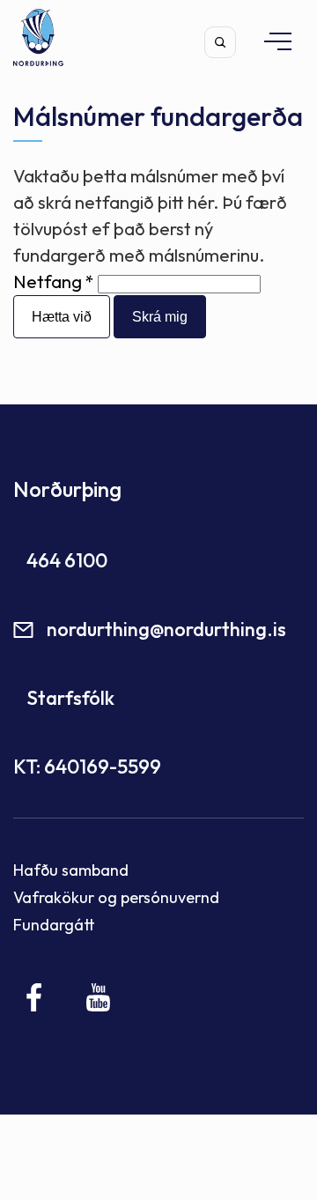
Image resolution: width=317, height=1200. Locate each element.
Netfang (47, 281)
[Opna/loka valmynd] (269, 41)
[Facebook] (34, 997)
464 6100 (66, 560)
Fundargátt (54, 925)
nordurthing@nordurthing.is (166, 629)
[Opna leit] (220, 42)
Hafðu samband (71, 870)
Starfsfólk (70, 697)
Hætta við (62, 316)
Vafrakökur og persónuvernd (116, 897)
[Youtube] (98, 997)
